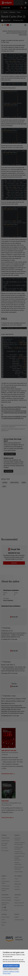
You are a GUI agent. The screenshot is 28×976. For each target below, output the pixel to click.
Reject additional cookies (11, 969)
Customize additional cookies (11, 971)
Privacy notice (7, 973)
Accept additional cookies (11, 965)
